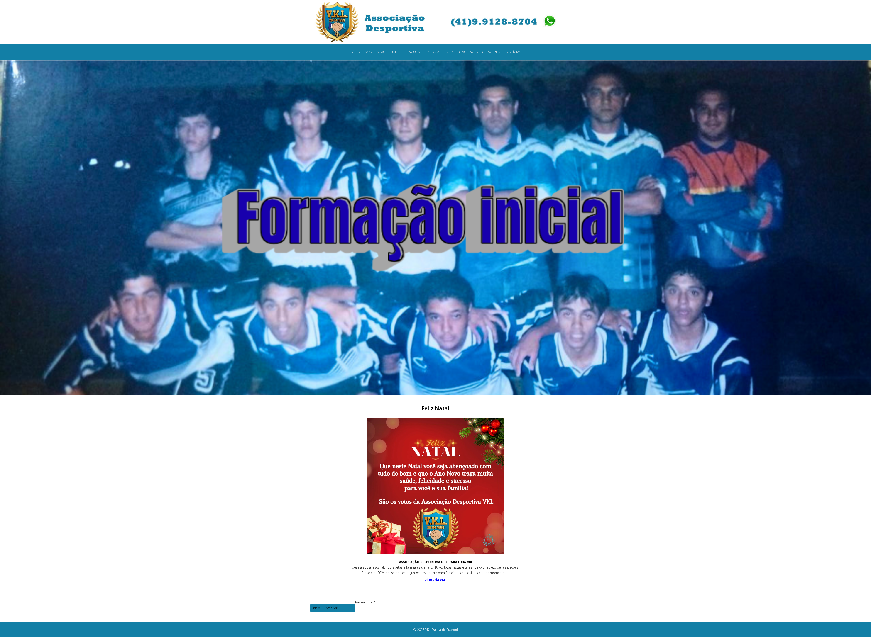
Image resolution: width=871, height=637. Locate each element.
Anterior (331, 608)
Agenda (495, 52)
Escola (413, 52)
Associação (375, 52)
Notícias (513, 52)
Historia (431, 52)
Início (355, 52)
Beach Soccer (470, 52)
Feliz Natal (435, 408)
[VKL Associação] (373, 21)
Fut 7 (448, 52)
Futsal (396, 52)
